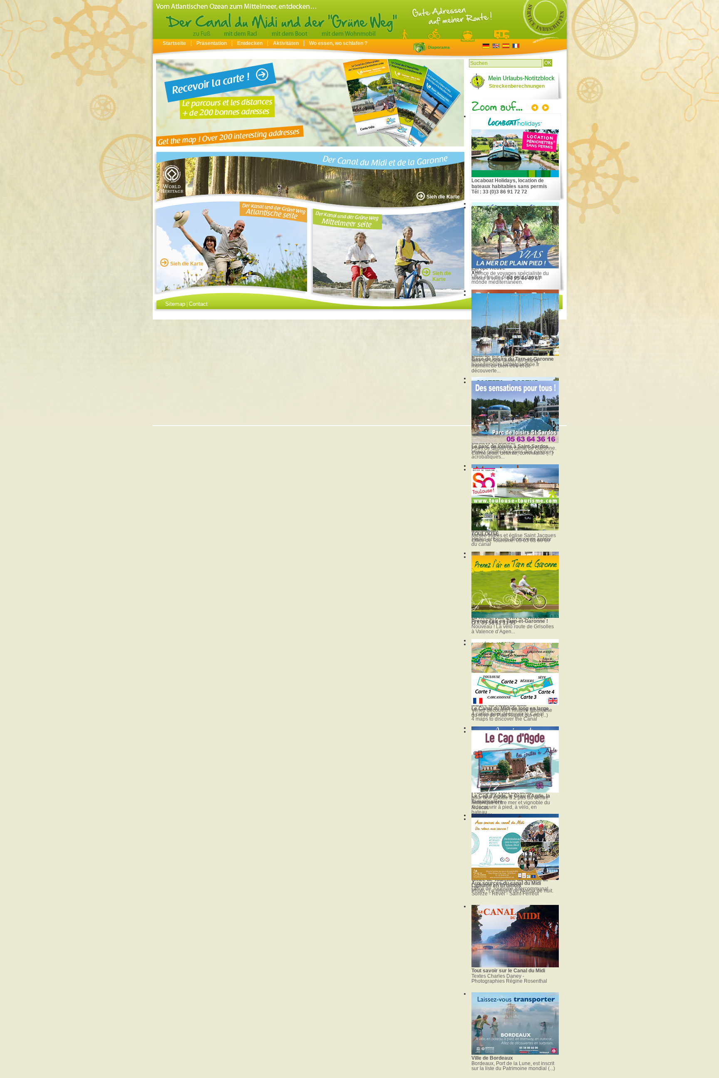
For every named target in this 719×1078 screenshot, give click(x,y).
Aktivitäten (286, 43)
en (496, 46)
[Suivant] (544, 108)
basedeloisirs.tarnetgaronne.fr (505, 364)
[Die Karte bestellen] (311, 102)
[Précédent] (535, 108)
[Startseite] (360, 37)
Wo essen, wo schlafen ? (338, 43)
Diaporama (420, 47)
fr (516, 46)
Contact (198, 304)
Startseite (174, 43)
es (506, 46)
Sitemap (175, 304)
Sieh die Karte (443, 197)
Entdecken (250, 43)
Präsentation (211, 43)
